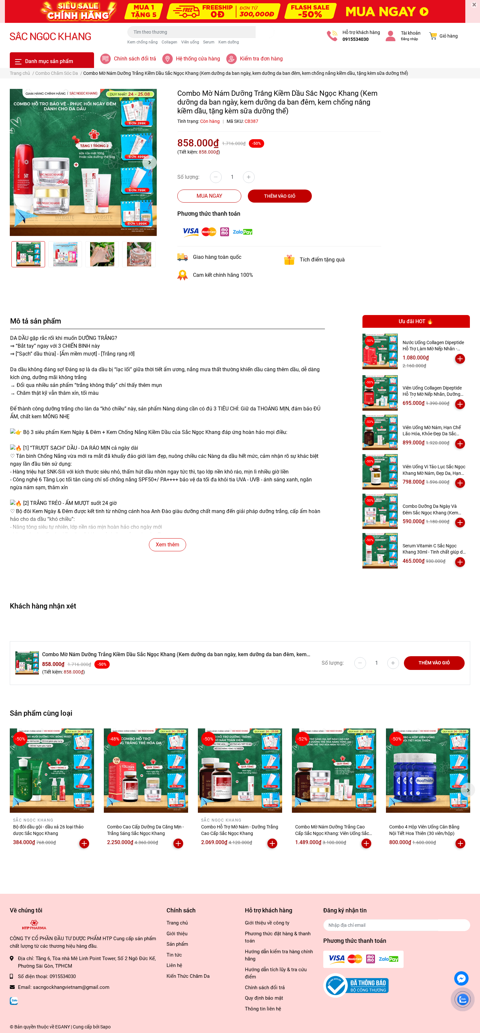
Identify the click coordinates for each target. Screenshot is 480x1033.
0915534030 (356, 39)
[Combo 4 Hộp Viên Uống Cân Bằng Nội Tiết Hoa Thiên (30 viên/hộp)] (428, 770)
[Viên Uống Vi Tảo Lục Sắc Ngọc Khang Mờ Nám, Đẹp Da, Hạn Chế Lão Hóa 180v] (380, 472)
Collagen (169, 42)
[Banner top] (240, 11)
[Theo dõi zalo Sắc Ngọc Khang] (14, 1000)
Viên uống (190, 42)
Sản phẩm (177, 944)
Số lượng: (188, 177)
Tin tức (174, 955)
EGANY (62, 1026)
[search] (265, 32)
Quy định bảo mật (264, 998)
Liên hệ (174, 965)
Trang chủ (177, 923)
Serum (209, 42)
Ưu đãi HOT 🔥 (416, 321)
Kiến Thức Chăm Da (188, 976)
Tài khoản (411, 33)
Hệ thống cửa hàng (198, 59)
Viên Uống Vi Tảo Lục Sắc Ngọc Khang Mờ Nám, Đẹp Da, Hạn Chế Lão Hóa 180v (434, 473)
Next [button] (149, 162)
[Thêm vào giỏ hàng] (460, 359)
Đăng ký (454, 925)
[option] (83, 162)
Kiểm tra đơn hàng (261, 59)
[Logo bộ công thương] (356, 985)
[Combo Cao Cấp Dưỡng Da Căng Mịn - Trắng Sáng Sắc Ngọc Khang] (146, 770)
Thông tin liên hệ (263, 1009)
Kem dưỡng (228, 42)
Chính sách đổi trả (135, 59)
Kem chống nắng (142, 42)
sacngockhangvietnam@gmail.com (71, 987)
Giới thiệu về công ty (267, 923)
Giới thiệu (177, 934)
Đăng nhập (409, 39)
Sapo (105, 1026)
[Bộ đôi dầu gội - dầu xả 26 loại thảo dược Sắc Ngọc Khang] (52, 770)
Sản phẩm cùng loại (41, 713)
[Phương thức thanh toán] (217, 231)
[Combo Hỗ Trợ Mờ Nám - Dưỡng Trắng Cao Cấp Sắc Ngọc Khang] (240, 770)
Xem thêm (167, 544)
